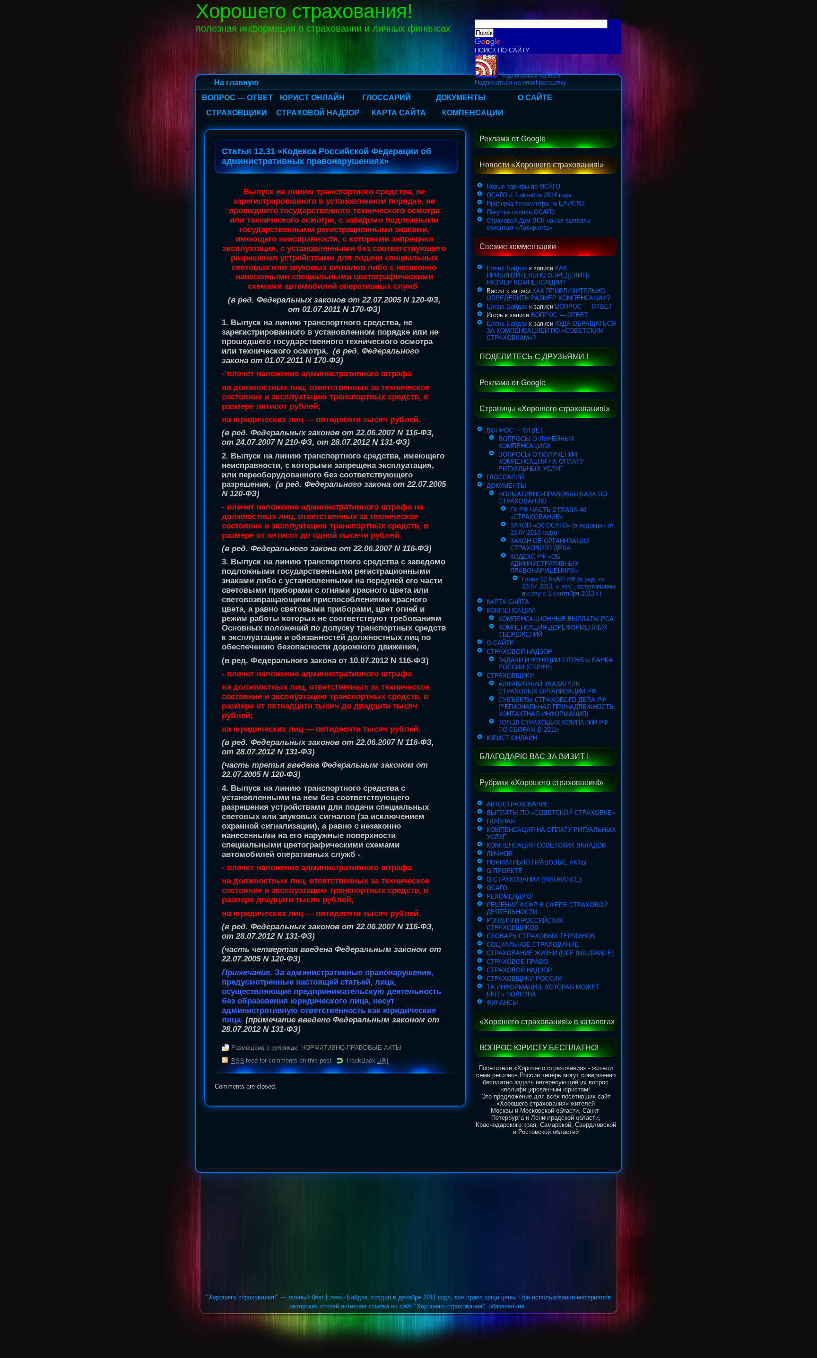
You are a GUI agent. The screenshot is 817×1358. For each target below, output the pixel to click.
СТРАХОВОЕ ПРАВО (517, 961)
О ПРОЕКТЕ (504, 870)
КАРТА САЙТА (399, 113)
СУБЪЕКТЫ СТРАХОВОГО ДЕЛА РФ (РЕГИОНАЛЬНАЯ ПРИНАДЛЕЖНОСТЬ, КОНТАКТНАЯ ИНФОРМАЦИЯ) (557, 707)
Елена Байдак (507, 268)
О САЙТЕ (535, 98)
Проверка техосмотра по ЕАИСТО (535, 203)
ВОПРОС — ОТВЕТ (237, 98)
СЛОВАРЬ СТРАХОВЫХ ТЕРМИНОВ (541, 936)
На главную (236, 82)
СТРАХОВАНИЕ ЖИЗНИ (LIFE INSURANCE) (550, 953)
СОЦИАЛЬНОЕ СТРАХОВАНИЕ (533, 944)
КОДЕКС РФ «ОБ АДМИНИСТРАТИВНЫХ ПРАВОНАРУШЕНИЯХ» (544, 563)
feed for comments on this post (281, 1060)
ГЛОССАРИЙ (386, 98)
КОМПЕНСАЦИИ (473, 113)
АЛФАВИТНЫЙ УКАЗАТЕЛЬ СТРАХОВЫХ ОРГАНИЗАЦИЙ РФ (547, 688)
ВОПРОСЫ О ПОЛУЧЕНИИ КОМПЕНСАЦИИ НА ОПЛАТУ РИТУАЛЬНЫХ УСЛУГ (540, 461)
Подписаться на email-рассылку (520, 82)
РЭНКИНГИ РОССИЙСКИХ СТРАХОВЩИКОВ (525, 924)
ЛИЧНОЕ (500, 853)
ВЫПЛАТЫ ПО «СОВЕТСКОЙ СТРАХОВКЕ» (551, 812)
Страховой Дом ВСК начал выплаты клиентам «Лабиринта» (539, 224)
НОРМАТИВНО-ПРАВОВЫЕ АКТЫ (351, 1047)
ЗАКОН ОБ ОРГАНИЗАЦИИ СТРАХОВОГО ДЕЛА (550, 544)
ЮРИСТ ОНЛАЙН (312, 98)
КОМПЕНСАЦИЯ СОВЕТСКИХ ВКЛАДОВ (546, 845)
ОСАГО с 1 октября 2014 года (529, 195)
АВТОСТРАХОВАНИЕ (518, 804)
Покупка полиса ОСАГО (521, 212)
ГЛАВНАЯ (501, 821)
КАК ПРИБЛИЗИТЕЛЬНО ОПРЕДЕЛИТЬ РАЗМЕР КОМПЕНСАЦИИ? (538, 275)
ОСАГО (497, 887)
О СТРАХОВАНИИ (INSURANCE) (534, 879)
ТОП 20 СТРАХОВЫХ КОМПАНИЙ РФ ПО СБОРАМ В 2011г (553, 726)
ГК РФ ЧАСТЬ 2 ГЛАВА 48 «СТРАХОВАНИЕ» (548, 513)
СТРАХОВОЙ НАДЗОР (317, 113)
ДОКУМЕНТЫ (461, 98)
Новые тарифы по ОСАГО (523, 186)
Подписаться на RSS (529, 75)
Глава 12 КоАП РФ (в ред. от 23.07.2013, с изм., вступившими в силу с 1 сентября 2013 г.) (569, 586)
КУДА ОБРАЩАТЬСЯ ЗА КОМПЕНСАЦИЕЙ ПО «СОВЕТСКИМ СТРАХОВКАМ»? (551, 330)
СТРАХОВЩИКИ (236, 113)
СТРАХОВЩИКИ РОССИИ (524, 978)
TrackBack (367, 1060)
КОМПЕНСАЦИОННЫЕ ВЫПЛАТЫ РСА (556, 619)
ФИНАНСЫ (502, 1002)
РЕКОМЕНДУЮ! (510, 896)
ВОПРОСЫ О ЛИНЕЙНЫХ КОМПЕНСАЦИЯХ (536, 442)
